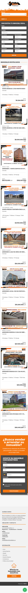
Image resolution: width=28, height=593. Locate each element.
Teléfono (5, 472)
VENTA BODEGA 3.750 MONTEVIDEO (13, 88)
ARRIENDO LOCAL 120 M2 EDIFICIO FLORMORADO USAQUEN (14, 291)
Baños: (16, 44)
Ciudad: (2, 25)
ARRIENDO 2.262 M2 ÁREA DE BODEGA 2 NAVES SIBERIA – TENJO (14, 252)
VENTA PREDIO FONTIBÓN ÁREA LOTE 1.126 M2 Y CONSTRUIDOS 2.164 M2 (14, 209)
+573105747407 (6, 533)
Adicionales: (5, 477)
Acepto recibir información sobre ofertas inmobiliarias (13, 485)
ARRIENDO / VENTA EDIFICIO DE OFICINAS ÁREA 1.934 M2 (14, 168)
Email (4, 467)
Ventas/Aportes (6, 551)
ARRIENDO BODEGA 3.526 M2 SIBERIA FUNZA (14, 332)
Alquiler (4, 553)
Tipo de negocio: (18, 39)
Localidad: (3, 30)
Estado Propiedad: (5, 39)
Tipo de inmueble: (18, 34)
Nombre (5, 462)
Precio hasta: (17, 48)
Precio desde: (4, 48)
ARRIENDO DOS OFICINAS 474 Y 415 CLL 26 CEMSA (14, 414)
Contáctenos (6, 559)
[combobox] (14, 28)
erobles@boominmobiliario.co (9, 540)
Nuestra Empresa (7, 557)
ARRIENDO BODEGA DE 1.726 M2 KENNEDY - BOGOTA (14, 371)
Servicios (5, 555)
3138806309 (5, 536)
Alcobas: (3, 44)
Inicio (4, 549)
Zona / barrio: (4, 34)
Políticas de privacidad (8, 561)
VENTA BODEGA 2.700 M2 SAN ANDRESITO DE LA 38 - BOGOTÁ (14, 128)
